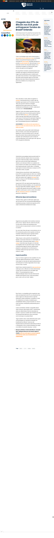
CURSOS (25, 1)
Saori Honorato (7, 30)
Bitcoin (17, 19)
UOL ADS (33, 1)
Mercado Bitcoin (36, 267)
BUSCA (39, 1)
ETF (25, 348)
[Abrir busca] (40, 9)
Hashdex (18, 100)
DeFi (18, 191)
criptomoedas (25, 61)
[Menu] (43, 9)
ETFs (39, 63)
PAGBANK (21, 1)
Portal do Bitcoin (27, 5)
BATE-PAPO (45, 1)
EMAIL (50, 1)
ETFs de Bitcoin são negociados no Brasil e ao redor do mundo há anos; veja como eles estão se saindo (28, 125)
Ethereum (27, 191)
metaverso (22, 191)
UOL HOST (17, 1)
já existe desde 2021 (24, 63)
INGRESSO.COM (12, 1)
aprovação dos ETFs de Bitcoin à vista (25, 58)
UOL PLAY (29, 1)
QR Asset (34, 177)
